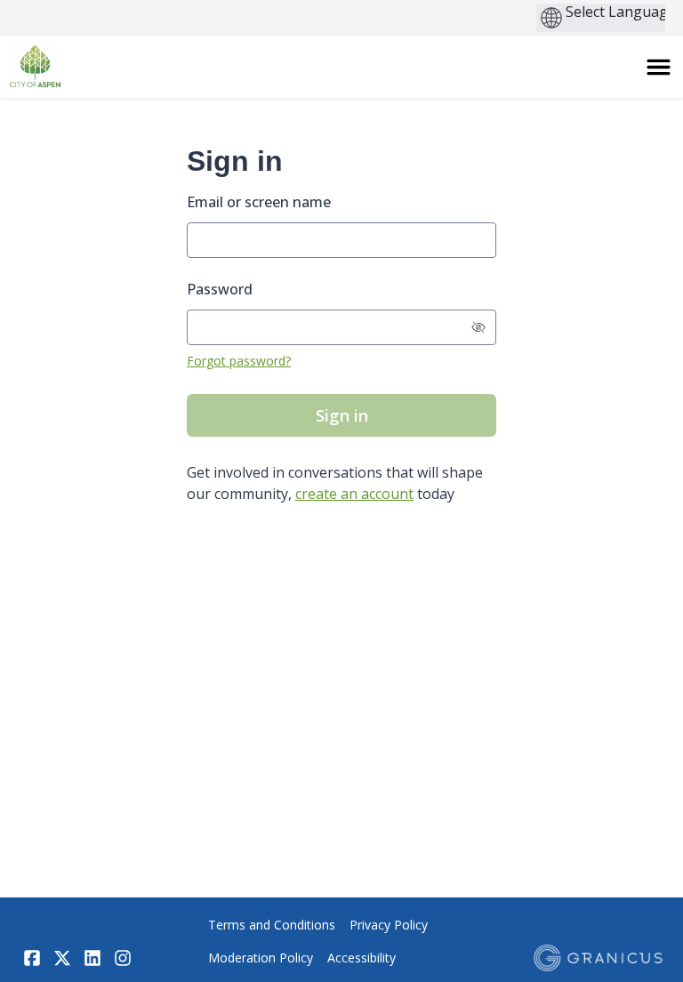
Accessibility (361, 957)
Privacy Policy (389, 924)
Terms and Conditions (271, 924)
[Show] (478, 327)
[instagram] (122, 958)
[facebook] (32, 958)
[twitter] (62, 958)
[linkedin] (92, 958)
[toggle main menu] (658, 67)
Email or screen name (259, 202)
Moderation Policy (260, 957)
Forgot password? (239, 360)
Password (220, 289)
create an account (354, 493)
